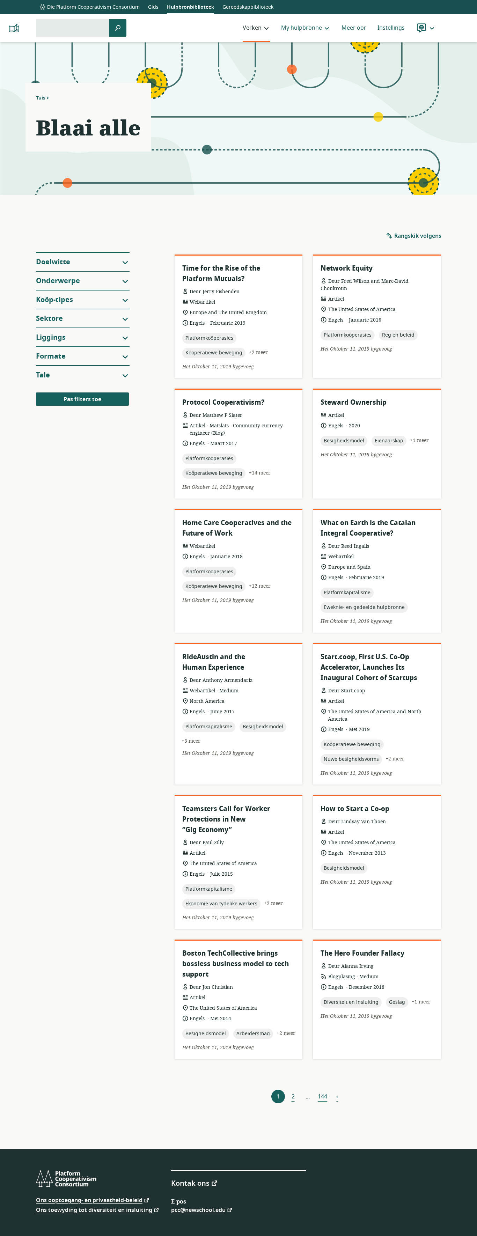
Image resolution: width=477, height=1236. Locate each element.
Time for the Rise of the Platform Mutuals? (221, 273)
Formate (51, 356)
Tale (43, 375)
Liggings (51, 337)
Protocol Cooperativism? (223, 402)
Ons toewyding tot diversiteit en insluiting (94, 1209)
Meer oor (354, 28)
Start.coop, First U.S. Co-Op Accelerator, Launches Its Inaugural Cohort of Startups (369, 667)
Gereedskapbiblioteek (247, 7)
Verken (252, 28)
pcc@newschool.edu (198, 1209)
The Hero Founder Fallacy (362, 953)
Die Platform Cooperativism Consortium (93, 7)
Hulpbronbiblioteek (190, 7)
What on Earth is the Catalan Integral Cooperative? (368, 528)
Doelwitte (53, 262)
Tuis (40, 98)
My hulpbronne (301, 28)
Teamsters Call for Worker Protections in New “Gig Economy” (226, 819)
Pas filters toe (82, 399)
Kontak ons (190, 1183)
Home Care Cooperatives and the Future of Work (237, 528)
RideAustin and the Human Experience (213, 662)
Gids (153, 7)
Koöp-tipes (54, 300)
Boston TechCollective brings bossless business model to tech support (235, 963)
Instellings (391, 28)
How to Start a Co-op (355, 809)
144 (322, 1096)
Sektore (49, 319)
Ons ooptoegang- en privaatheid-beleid (89, 1200)
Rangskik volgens (417, 236)
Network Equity (347, 268)
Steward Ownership (354, 402)
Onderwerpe (58, 281)
